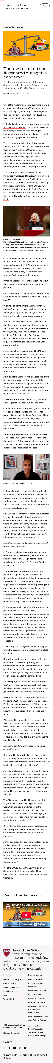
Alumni (6, 995)
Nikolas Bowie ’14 (11, 418)
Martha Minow (34, 185)
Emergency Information (38, 1002)
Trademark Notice (35, 1032)
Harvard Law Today (16, 5)
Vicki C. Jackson (33, 321)
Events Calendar (35, 979)
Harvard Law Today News (13, 979)
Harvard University (11, 1033)
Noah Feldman (10, 765)
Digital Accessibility (36, 1029)
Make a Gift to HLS (36, 998)
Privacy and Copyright (37, 1035)
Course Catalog (9, 983)
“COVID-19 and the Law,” (14, 127)
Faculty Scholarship (13, 27)
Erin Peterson (24, 93)
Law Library (8, 991)
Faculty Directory (10, 987)
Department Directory (37, 990)
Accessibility (33, 1026)
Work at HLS (8, 999)
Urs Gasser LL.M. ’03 (13, 565)
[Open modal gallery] (26, 221)
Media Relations (35, 994)
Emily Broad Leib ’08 (20, 192)
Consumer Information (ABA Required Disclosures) (37, 1009)
